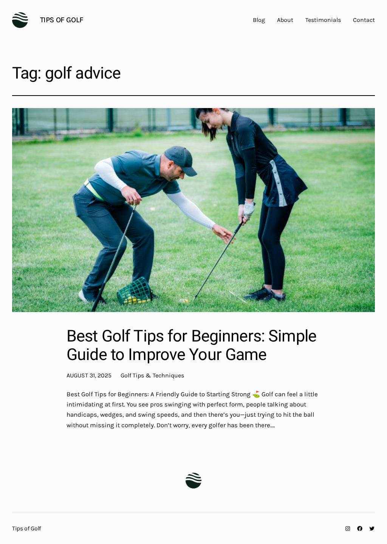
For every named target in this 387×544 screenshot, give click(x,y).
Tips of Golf (62, 19)
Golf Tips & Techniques (152, 375)
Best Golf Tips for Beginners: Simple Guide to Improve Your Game (191, 346)
